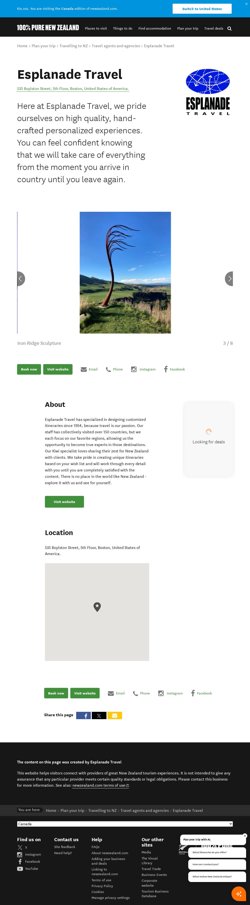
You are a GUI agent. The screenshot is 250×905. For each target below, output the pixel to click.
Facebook (32, 862)
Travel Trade (151, 869)
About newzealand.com (110, 853)
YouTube (31, 869)
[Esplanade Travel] (208, 92)
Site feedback (64, 847)
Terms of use (101, 880)
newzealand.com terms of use (101, 785)
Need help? (63, 853)
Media (146, 852)
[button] (96, 28)
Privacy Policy (102, 886)
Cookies (98, 892)
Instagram (32, 854)
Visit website (58, 369)
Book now (29, 369)
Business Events (154, 875)
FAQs (96, 847)
